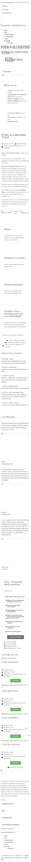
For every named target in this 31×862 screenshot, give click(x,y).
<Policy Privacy (18, 857)
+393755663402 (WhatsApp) (11, 824)
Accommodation (8, 36)
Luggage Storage (8, 34)
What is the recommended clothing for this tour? (15, 601)
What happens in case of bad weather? (15, 610)
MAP (3, 811)
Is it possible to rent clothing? (13, 627)
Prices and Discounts (14, 631)
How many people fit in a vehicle (15, 622)
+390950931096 (7, 817)
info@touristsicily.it (9, 2)
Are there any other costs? (16, 597)
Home (5, 30)
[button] (3, 212)
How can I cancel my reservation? (13, 606)
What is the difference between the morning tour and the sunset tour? (15, 616)
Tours (5, 32)
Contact (6, 38)
